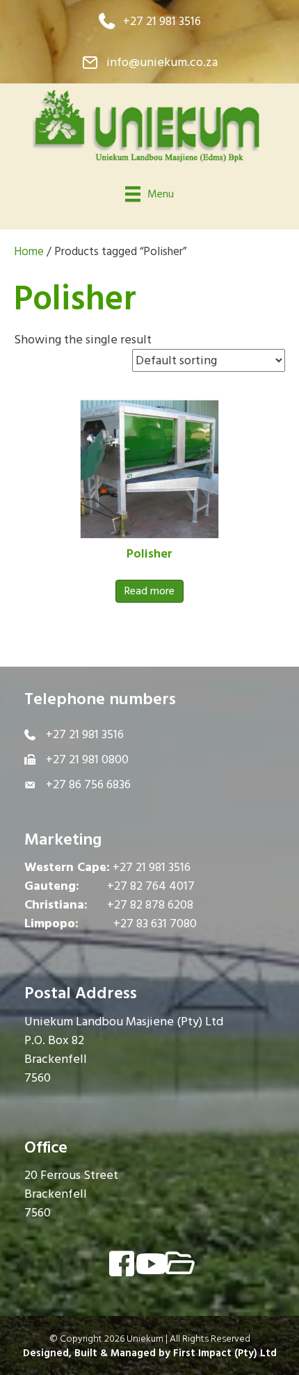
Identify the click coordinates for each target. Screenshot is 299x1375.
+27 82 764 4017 (151, 886)
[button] (149, 21)
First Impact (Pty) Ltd (225, 1353)
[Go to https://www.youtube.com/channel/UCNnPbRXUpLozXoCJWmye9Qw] (149, 1265)
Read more (149, 591)
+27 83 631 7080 (155, 923)
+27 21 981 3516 (152, 867)
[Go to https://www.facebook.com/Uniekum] (122, 1265)
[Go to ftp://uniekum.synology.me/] (177, 1265)
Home (29, 252)
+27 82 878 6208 (150, 905)
